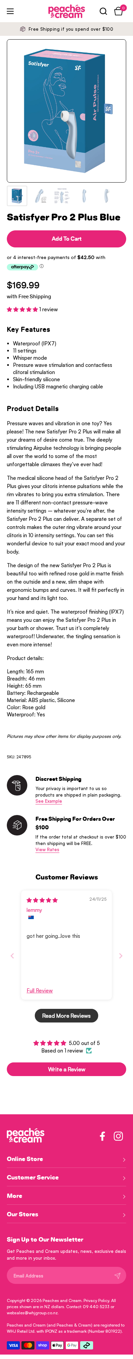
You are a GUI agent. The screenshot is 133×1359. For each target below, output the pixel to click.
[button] (103, 11)
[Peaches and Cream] (57, 11)
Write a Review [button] (66, 1069)
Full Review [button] (40, 990)
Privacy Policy (96, 1300)
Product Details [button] (33, 409)
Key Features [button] (28, 330)
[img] (42, 900)
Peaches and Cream (62, 1300)
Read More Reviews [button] (66, 1015)
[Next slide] (120, 955)
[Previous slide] (12, 955)
